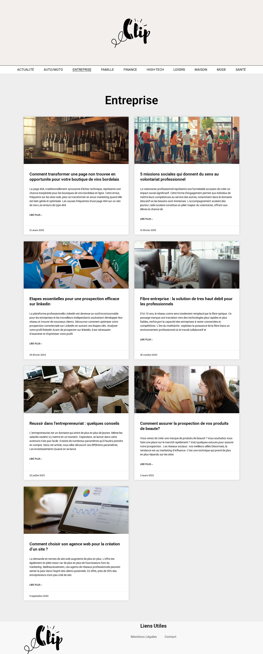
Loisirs (179, 69)
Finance (130, 69)
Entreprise (82, 69)
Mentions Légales (144, 637)
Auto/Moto (53, 69)
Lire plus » (35, 215)
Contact (170, 637)
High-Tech (155, 69)
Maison (201, 69)
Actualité (25, 69)
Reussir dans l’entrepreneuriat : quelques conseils (74, 423)
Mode (221, 69)
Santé (241, 69)
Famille (107, 69)
